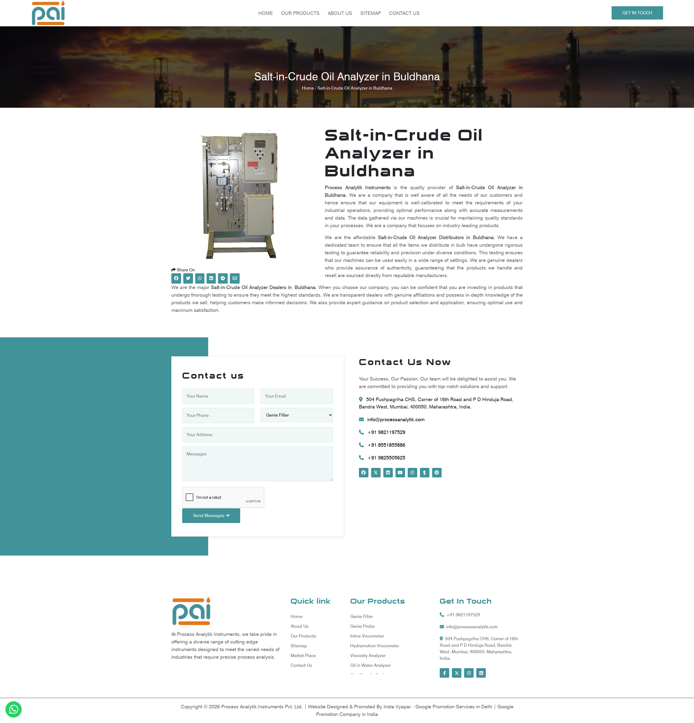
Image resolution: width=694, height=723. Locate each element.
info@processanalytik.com (395, 419)
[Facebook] (363, 472)
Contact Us (404, 13)
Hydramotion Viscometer (374, 645)
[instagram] (412, 472)
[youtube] (400, 472)
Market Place (303, 655)
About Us (340, 13)
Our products (300, 13)
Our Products (303, 636)
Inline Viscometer (367, 636)
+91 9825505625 (385, 458)
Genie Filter (361, 616)
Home (265, 13)
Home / (309, 88)
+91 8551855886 (385, 445)
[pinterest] (437, 472)
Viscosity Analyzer (367, 655)
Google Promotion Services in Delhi (454, 706)
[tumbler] (424, 472)
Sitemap (370, 13)
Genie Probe (362, 626)
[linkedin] (388, 472)
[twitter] (376, 472)
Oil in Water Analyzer (370, 665)
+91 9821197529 (385, 432)
